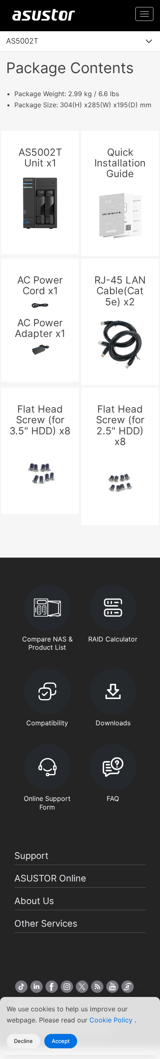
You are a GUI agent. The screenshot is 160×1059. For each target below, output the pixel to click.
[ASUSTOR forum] (127, 987)
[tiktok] (21, 987)
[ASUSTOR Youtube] (112, 987)
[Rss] (97, 987)
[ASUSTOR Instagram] (67, 987)
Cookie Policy (112, 1020)
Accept (61, 1041)
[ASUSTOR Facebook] (52, 987)
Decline (23, 1041)
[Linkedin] (36, 987)
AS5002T (22, 41)
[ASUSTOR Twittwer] (82, 987)
